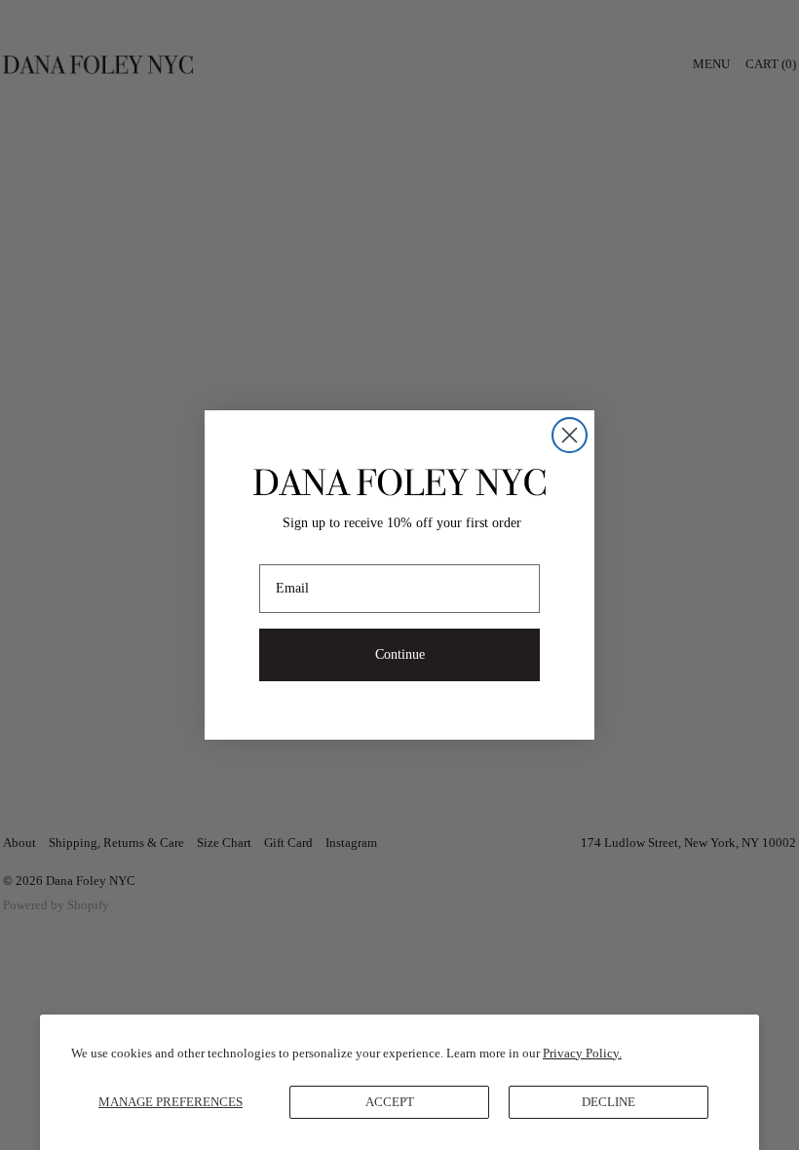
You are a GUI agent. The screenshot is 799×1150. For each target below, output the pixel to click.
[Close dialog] (569, 435)
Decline (608, 1101)
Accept (389, 1101)
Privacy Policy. (582, 1053)
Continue (400, 654)
